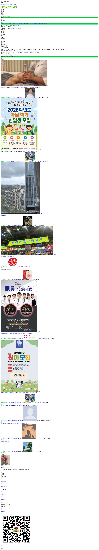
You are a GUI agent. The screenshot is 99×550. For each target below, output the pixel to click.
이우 (4, 4)
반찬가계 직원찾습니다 (7, 256)
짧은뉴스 (41, 23)
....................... (39, 438)
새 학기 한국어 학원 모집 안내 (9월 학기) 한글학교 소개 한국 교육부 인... (20, 151)
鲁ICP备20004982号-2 (23, 469)
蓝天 (33, 451)
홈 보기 (2, 467)
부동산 (21, 23)
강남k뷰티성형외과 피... (43, 338)
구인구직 (17, 23)
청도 (2, 4)
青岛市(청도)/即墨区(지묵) (14, 438)
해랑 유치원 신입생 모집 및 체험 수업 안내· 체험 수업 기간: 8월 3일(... (19, 392)
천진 (7, 4)
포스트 (8, 23)
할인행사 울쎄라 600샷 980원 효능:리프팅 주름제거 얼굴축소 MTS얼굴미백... (21, 87)
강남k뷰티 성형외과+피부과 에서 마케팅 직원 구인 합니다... (16, 333)
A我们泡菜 (20, 266)
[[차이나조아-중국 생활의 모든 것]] (9, 8)
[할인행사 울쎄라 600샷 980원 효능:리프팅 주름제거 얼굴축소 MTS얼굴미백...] (24, 86)
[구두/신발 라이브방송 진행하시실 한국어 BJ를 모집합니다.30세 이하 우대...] (1, 404)
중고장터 (12, 23)
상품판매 (36, 23)
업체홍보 (26, 23)
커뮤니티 (31, 23)
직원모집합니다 (5, 441)
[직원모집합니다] (1, 440)
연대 (15, 4)
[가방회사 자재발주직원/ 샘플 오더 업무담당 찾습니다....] (1, 422)
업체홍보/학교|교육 (5, 161)
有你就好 (34, 225)
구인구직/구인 (4, 225)
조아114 (4, 23)
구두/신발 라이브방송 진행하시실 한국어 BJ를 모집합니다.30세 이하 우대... (20, 405)
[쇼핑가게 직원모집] (1, 268)
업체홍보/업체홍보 (5, 97)
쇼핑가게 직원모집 (6, 269)
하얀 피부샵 (38, 97)
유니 (33, 279)
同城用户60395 (41, 420)
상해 (12, 4)
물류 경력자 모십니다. (15, 25)
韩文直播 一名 (5, 215)
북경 (9, 4)
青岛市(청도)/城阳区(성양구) (17, 97)
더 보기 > (3, 452)
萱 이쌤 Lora (38, 161)
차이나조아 (14, 469)
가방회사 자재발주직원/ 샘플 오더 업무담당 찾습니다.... (15, 423)
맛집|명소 (45, 23)
